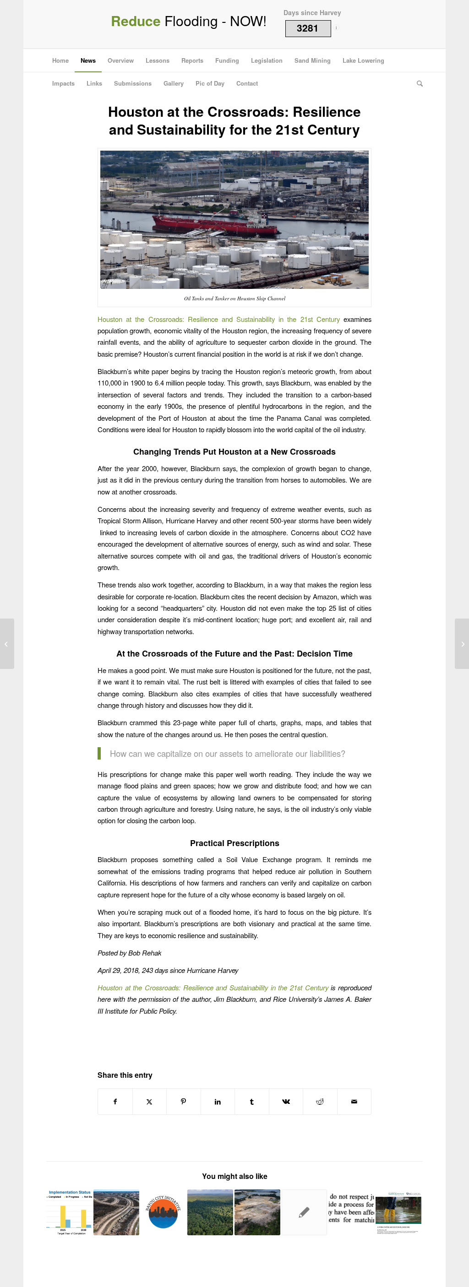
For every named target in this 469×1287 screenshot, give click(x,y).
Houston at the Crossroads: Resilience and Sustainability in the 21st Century (219, 319)
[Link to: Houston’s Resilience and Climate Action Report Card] (69, 1212)
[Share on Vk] (286, 1101)
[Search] (417, 83)
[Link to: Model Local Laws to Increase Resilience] (116, 1212)
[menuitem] (60, 60)
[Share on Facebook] (115, 1101)
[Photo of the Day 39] (7, 644)
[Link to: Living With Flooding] (398, 1212)
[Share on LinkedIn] (218, 1101)
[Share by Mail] (354, 1101)
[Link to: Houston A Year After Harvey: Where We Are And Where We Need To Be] (304, 1212)
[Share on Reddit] (320, 1101)
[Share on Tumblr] (252, 1101)
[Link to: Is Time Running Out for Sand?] (257, 1212)
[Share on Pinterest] (184, 1101)
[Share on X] (150, 1101)
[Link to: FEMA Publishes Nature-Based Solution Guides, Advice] (210, 1212)
